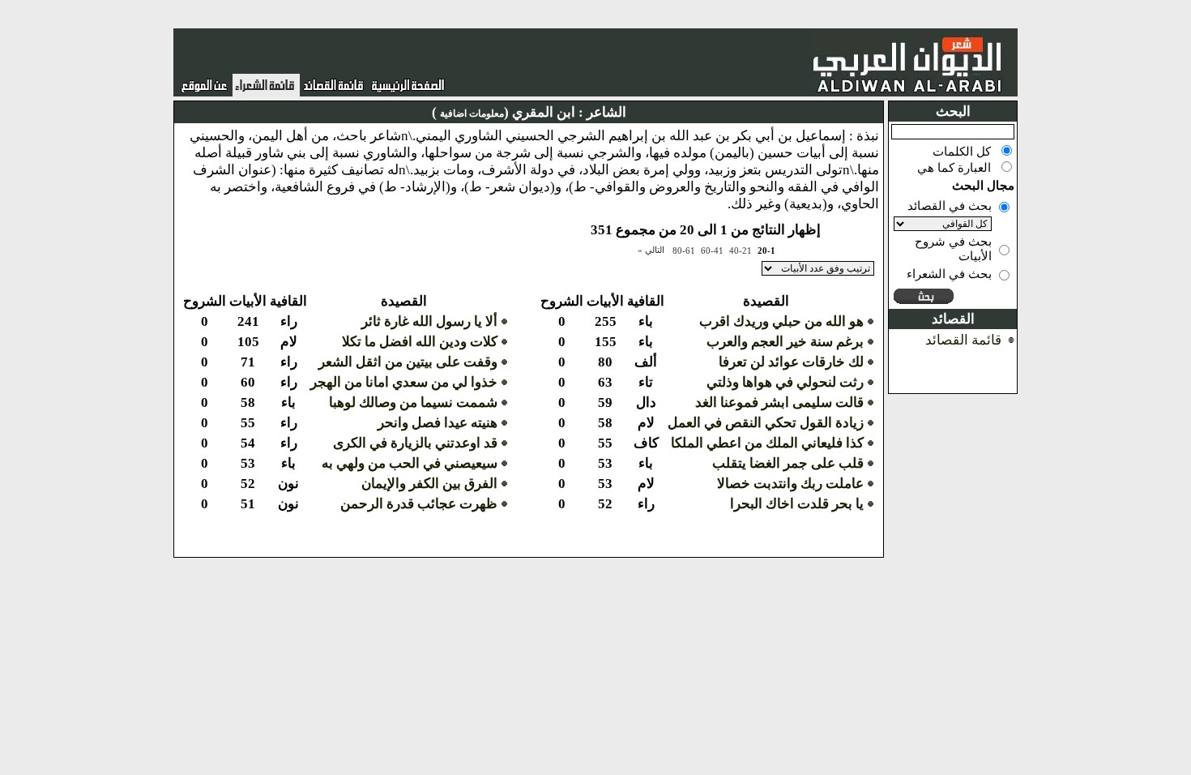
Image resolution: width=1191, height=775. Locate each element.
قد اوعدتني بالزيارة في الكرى (415, 443)
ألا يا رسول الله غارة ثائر (429, 321)
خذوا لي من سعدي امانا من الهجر (403, 382)
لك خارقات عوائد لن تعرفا (791, 362)
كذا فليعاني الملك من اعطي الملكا (767, 443)
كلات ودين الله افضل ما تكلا (419, 341)
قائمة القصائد (963, 340)
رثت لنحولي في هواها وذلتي (785, 382)
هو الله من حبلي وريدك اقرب (781, 321)
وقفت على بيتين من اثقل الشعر (407, 362)
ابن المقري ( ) (503, 112)
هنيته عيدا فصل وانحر (437, 422)
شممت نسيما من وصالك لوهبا (413, 402)
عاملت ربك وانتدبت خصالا (790, 483)
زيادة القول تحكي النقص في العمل (766, 422)
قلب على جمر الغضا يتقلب (788, 463)
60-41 (712, 250)
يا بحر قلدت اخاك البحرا (797, 504)
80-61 (683, 250)
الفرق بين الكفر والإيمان (429, 483)
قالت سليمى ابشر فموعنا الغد (779, 402)
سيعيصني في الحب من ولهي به (409, 463)
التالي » (651, 250)
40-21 (740, 250)
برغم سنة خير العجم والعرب (785, 341)
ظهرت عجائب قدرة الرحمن (418, 504)
